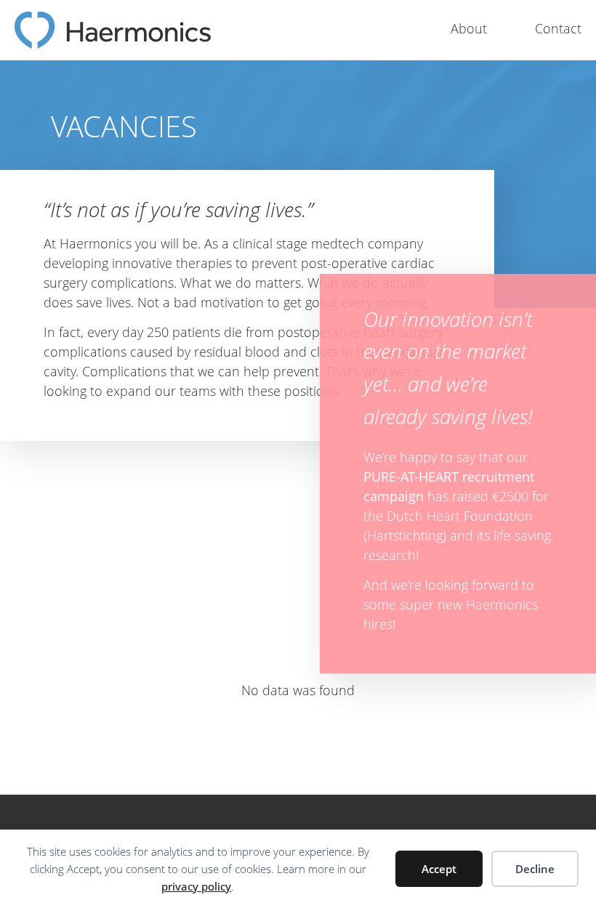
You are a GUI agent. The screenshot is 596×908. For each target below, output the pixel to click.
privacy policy (196, 886)
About (469, 28)
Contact (558, 28)
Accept (439, 869)
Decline (535, 869)
